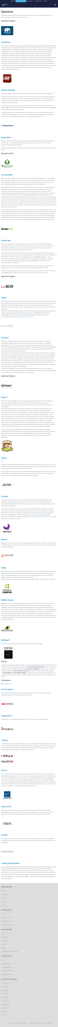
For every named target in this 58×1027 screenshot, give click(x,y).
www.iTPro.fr (51, 783)
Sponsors (4, 947)
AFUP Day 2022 (5, 990)
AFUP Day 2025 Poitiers (7, 924)
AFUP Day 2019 (5, 1011)
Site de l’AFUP (48, 1023)
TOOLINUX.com (5, 743)
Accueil (3, 891)
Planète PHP (38, 1)
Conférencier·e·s (5, 894)
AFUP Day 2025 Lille (6, 917)
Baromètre (30, 1)
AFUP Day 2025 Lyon (6, 921)
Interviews (4, 901)
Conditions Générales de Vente (36, 1023)
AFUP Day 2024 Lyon (6, 967)
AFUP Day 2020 (5, 1004)
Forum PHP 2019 (5, 1008)
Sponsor (4, 905)
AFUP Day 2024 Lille (6, 963)
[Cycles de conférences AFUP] (5, 5)
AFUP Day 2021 (5, 997)
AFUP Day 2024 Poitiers (7, 970)
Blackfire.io (48, 260)
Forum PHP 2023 (5, 983)
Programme (4, 898)
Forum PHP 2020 (5, 1001)
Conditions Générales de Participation (19, 1023)
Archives (4, 1015)
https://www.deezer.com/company (24, 317)
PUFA (45, 1)
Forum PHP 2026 (21, 1)
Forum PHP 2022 (5, 986)
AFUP (12, 1)
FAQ (8, 1023)
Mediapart (3, 643)
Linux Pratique (4, 693)
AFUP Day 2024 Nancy (6, 974)
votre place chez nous (45, 516)
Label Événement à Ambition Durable (10, 951)
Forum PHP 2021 (5, 993)
